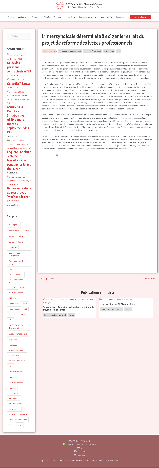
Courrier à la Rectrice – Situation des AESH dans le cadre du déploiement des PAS (18, 119)
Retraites (12, 388)
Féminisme (13, 303)
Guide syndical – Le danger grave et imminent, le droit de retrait (19, 194)
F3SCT (23, 287)
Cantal (11, 242)
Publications (13, 377)
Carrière (21, 242)
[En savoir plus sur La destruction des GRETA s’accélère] (115, 299)
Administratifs (14, 231)
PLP (10, 366)
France (12, 297)
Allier (21, 236)
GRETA (24, 303)
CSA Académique (16, 274)
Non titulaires (14, 355)
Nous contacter (106, 17)
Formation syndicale (87, 17)
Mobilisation (13, 345)
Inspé (25, 309)
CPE (10, 269)
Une (19, 425)
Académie (14, 224)
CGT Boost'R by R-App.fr (108, 460)
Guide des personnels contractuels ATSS (19, 67)
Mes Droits (71, 17)
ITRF (11, 320)
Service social (14, 409)
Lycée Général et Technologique (16, 327)
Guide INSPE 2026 (19, 84)
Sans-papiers (13, 398)
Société (12, 414)
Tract (11, 425)
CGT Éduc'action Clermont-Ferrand (84, 4)
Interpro (23, 314)
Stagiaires (24, 414)
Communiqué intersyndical (14, 254)
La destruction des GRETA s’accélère (117, 304)
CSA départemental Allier (17, 280)
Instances (120, 17)
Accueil (11, 17)
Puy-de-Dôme (16, 382)
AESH (11, 236)
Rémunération (14, 393)
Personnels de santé (17, 360)
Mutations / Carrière (17, 350)
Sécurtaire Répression (18, 419)
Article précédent (46, 278)
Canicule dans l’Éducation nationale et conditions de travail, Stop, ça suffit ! (68, 308)
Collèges (13, 247)
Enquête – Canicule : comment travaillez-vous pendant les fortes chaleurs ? (19, 160)
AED (27, 230)
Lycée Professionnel (18, 334)
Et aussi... (12, 287)
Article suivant (150, 278)
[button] (140, 17)
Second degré (15, 403)
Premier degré (15, 371)
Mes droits (13, 339)
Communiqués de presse (16, 262)
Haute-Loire (14, 309)
